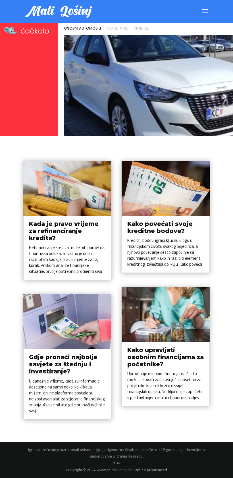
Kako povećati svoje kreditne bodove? (160, 227)
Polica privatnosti (150, 469)
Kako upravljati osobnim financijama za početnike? (165, 357)
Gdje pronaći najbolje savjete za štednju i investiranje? (63, 364)
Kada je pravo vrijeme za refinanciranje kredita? (64, 231)
